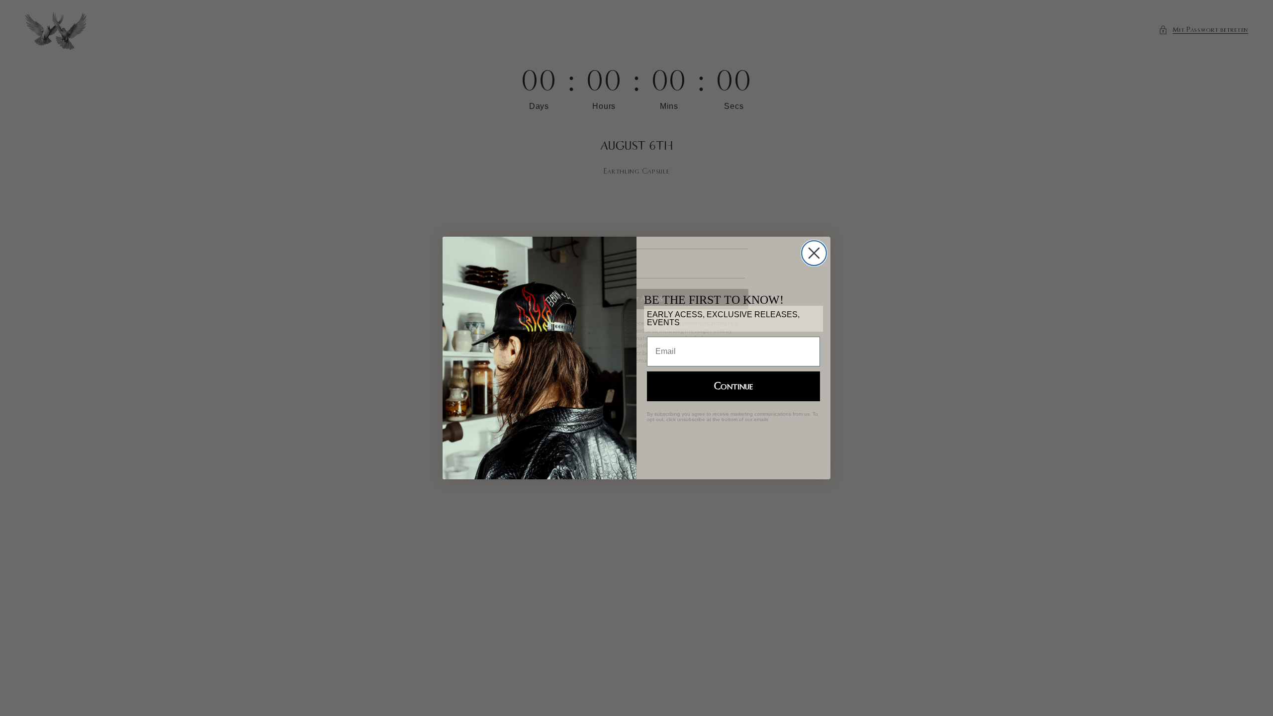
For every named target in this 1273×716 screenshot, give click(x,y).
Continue (733, 386)
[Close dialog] (814, 253)
